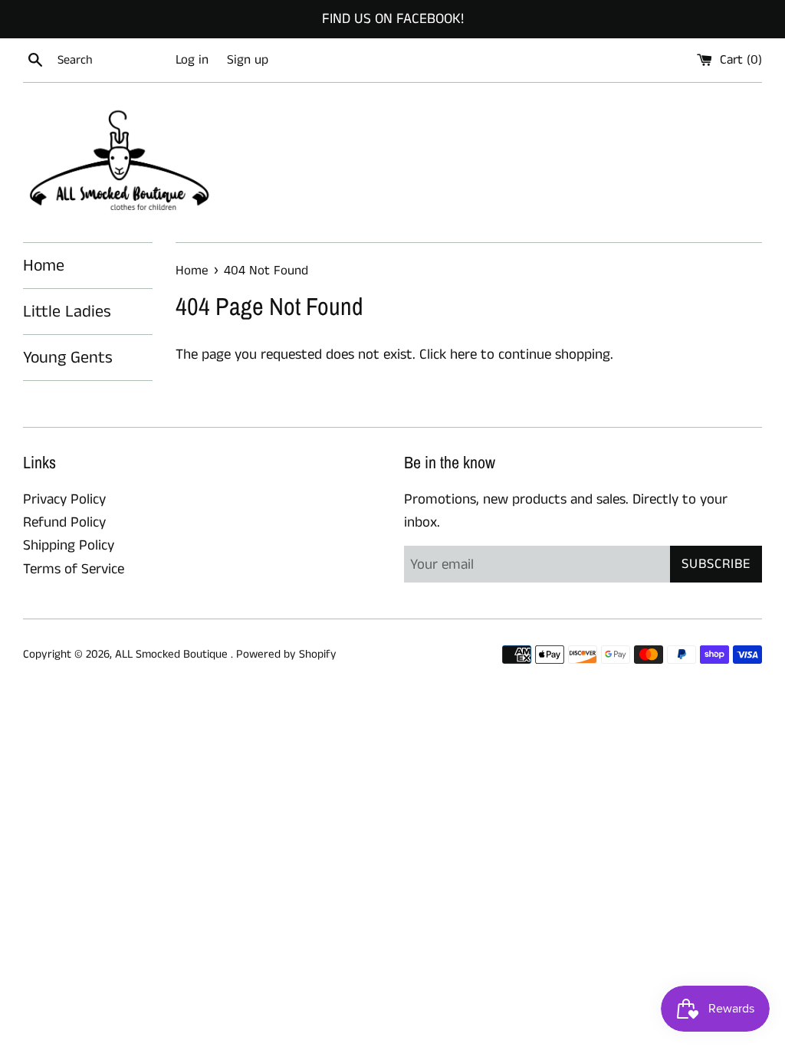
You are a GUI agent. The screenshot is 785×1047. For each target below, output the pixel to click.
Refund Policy (64, 522)
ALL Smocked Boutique (173, 654)
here (463, 354)
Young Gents (68, 357)
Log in (192, 60)
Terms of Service (73, 569)
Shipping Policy (68, 545)
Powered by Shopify (286, 654)
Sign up (247, 60)
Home (43, 265)
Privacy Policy (64, 499)
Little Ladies (67, 311)
